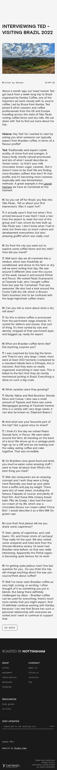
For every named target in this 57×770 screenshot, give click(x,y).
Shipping (6, 687)
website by (14, 748)
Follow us (33, 672)
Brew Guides (8, 704)
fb (11, 742)
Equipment (7, 672)
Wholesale (7, 682)
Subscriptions (9, 677)
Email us (32, 668)
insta (5, 742)
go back (10, 627)
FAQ (30, 682)
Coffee (5, 668)
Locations (33, 677)
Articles (6, 709)
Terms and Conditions (45, 760)
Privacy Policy (48, 762)
